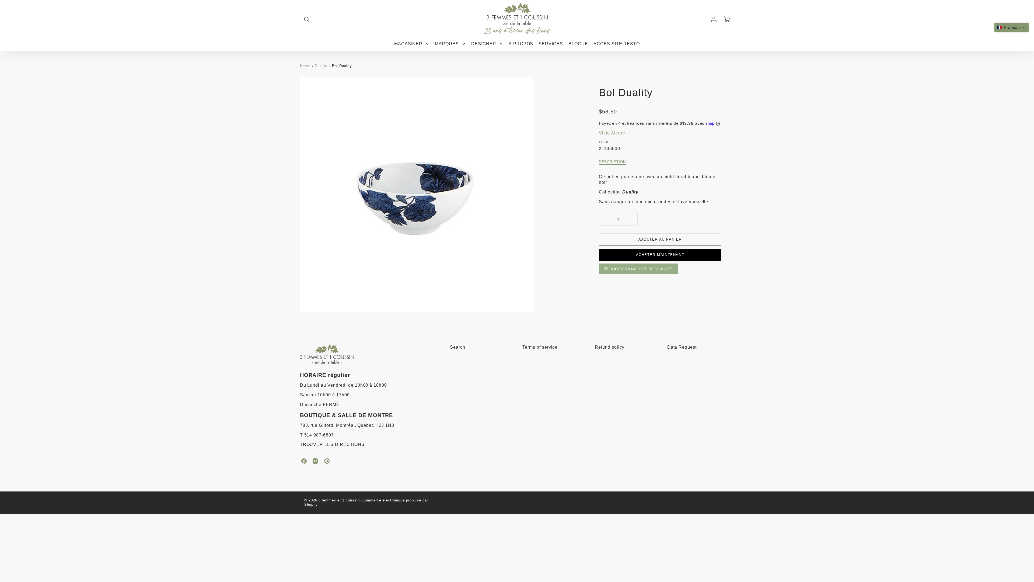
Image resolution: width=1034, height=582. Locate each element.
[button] (1011, 27)
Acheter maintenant (660, 255)
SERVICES (551, 43)
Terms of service (539, 347)
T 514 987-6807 (317, 435)
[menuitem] (412, 44)
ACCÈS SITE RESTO (616, 43)
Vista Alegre (612, 133)
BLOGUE (578, 43)
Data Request (682, 347)
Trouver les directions (332, 444)
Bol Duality (342, 66)
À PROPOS (521, 43)
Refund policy (609, 347)
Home (305, 66)
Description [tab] (612, 162)
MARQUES (447, 43)
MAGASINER (408, 43)
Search (457, 347)
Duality (321, 66)
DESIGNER (483, 43)
